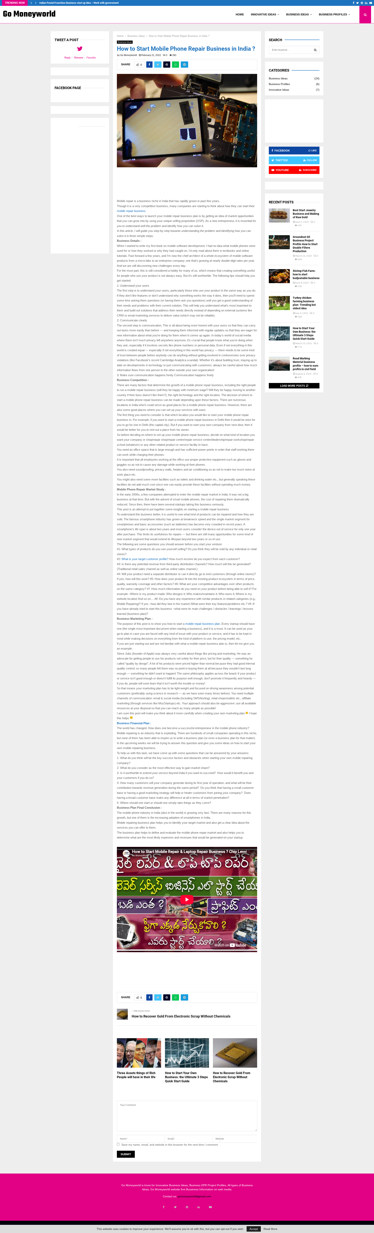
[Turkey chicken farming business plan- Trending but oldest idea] (279, 303)
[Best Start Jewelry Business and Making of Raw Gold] (279, 215)
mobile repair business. (131, 211)
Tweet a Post (67, 40)
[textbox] (187, 519)
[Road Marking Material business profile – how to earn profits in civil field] (279, 364)
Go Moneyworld (29, 14)
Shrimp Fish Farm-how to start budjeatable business (306, 274)
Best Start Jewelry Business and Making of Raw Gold (306, 214)
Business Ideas (297, 14)
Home (240, 14)
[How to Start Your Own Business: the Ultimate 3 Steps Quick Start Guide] (279, 333)
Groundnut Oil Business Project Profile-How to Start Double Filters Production (305, 244)
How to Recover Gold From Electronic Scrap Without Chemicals (181, 1016)
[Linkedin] (199, 1207)
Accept (254, 1228)
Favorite (91, 57)
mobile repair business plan (202, 623)
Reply (67, 57)
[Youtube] (210, 1207)
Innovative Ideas (263, 14)
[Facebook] (164, 1207)
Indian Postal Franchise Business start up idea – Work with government (82, 2)
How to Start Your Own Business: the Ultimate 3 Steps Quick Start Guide (186, 1077)
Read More (270, 1229)
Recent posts (281, 202)
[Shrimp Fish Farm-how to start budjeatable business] (279, 276)
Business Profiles (333, 14)
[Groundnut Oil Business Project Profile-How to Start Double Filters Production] (279, 242)
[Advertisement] (188, 184)
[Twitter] (175, 1207)
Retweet (78, 57)
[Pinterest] (187, 1207)
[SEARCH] (315, 50)
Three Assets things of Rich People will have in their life (136, 1075)
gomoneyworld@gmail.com (194, 1196)
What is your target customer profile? (145, 559)
